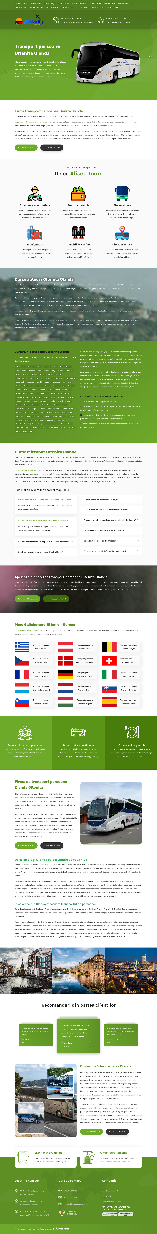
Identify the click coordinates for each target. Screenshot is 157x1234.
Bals (17, 371)
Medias (18, 401)
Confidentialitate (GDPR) (111, 1201)
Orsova (18, 405)
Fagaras (56, 386)
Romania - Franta (109, 4)
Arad (55, 367)
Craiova (47, 382)
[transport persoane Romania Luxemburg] (22, 688)
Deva (69, 382)
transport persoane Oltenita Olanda (33, 122)
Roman (33, 412)
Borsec (60, 371)
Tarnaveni (55, 424)
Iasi (40, 397)
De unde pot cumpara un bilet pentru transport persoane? (43, 542)
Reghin (18, 412)
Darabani (56, 382)
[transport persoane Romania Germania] (65, 674)
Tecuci (63, 424)
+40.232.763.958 (86, 23)
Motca (34, 401)
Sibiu (64, 412)
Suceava (71, 416)
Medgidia (70, 397)
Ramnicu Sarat (53, 409)
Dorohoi (18, 386)
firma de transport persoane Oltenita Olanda (48, 285)
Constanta (30, 382)
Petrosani (35, 405)
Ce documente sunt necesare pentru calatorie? (104, 530)
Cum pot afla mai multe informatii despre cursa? (105, 551)
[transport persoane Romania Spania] (109, 701)
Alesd (39, 367)
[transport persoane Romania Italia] (109, 674)
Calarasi (58, 374)
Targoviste (28, 420)
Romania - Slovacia (67, 7)
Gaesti (57, 390)
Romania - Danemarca (79, 4)
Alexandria (47, 367)
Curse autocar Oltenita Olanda (26, 630)
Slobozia (62, 416)
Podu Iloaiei (20, 409)
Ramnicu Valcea (67, 409)
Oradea (67, 401)
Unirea (63, 428)
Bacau (68, 367)
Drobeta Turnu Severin (42, 386)
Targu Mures (60, 420)
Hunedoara (20, 397)
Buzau (50, 374)
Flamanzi (33, 390)
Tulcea (35, 428)
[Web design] (62, 1229)
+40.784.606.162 (68, 23)
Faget (63, 386)
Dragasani (28, 386)
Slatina (54, 416)
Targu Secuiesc (44, 424)
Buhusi (42, 374)
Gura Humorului (42, 393)
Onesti (60, 401)
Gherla (18, 393)
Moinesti (27, 401)
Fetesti (18, 390)
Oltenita (52, 401)
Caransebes (49, 378)
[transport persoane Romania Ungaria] (65, 701)
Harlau (53, 393)
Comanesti (20, 382)
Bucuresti (33, 374)
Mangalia (61, 397)
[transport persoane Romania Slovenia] (22, 701)
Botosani (68, 371)
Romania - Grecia (21, 4)
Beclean (32, 371)
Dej (64, 382)
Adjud (18, 367)
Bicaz (39, 371)
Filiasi (25, 390)
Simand (28, 416)
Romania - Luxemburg (36, 7)
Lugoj (53, 397)
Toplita (28, 428)
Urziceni (70, 428)
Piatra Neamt (46, 405)
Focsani (42, 390)
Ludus (46, 397)
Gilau (25, 393)
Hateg (60, 393)
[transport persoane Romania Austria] (65, 647)
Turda (42, 428)
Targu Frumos (39, 420)
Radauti (42, 409)
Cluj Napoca (71, 378)
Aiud (24, 367)
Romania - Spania (112, 7)
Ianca (34, 397)
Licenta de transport (110, 1191)
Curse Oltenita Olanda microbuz (27, 470)
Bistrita (46, 371)
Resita (26, 412)
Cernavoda (60, 378)
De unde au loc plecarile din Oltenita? (100, 541)
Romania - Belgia (50, 4)
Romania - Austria (35, 4)
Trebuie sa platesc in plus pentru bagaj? (101, 499)
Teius (70, 424)
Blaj (53, 371)
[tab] (46, 499)
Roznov (49, 412)
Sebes (57, 412)
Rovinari (41, 412)
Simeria (36, 416)
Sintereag (45, 416)
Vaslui (18, 431)
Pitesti (56, 405)
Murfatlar (43, 401)
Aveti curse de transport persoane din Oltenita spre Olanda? (44, 499)
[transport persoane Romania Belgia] (109, 647)
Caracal (39, 378)
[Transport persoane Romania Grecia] (22, 647)
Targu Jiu (50, 420)
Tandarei (19, 420)
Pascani (27, 405)
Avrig (61, 367)
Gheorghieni (66, 390)
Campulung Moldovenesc (25, 378)
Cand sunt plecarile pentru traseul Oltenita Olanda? (40, 552)
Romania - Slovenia (83, 7)
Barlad (24, 371)
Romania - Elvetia (95, 4)
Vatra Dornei (27, 431)
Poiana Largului (31, 409)
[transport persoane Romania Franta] (22, 674)
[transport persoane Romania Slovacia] (109, 688)
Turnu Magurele (52, 428)
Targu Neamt (20, 424)
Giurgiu (32, 393)
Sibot (70, 412)
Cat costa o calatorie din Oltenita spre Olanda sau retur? (43, 521)
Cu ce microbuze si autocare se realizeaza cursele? (106, 510)
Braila (18, 374)
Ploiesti (64, 405)
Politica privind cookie (111, 1196)
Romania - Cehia (64, 4)
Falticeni (71, 386)
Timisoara (19, 428)
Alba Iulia (31, 367)
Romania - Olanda (52, 7)
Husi (27, 397)
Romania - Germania (124, 4)
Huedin (67, 393)
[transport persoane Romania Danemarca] (65, 660)
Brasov (25, 374)
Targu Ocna (32, 424)
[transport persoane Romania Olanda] (65, 688)
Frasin (50, 390)
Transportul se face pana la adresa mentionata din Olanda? (110, 520)
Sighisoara (19, 416)
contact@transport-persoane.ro (76, 1204)
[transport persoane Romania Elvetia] (109, 660)
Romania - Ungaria (98, 7)
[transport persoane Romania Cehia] (22, 660)
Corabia (39, 382)
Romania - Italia (21, 7)
